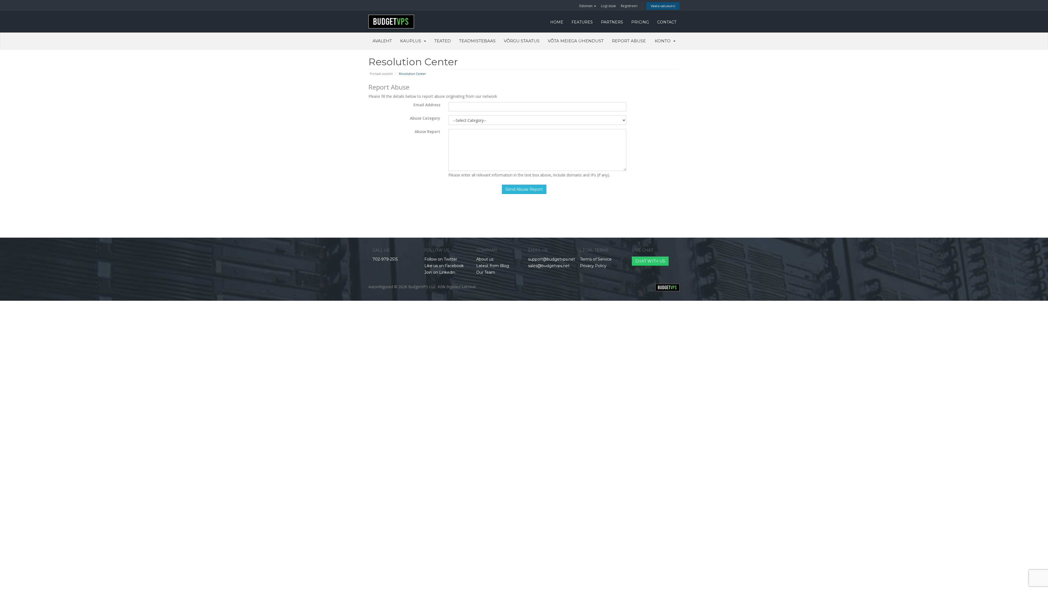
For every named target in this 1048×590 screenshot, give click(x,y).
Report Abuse (629, 40)
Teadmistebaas (477, 40)
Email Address (426, 104)
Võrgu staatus (522, 40)
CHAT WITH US (650, 261)
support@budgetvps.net (551, 259)
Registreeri (629, 6)
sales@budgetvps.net (549, 265)
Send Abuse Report (524, 189)
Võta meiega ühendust (576, 40)
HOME (556, 22)
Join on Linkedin (439, 272)
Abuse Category (425, 118)
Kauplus (411, 40)
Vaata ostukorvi (663, 6)
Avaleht (382, 40)
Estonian (586, 6)
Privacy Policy (593, 265)
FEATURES (582, 22)
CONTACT (666, 22)
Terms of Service (596, 259)
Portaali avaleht (381, 74)
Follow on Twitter (440, 259)
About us (484, 259)
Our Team (485, 272)
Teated (442, 40)
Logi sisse (608, 6)
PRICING (640, 22)
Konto (664, 40)
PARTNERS (612, 22)
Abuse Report (427, 131)
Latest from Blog (492, 265)
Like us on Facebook (444, 265)
